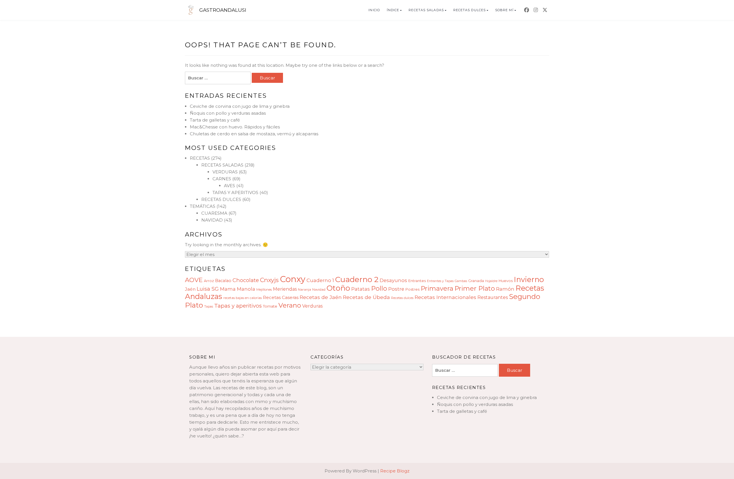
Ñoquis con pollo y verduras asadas (228, 113)
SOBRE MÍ (504, 10)
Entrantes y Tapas (440, 281)
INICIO (374, 10)
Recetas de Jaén (321, 297)
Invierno (529, 279)
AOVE (194, 280)
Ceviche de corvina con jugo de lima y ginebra (240, 106)
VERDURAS (225, 172)
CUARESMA (214, 213)
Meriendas (285, 289)
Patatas (360, 289)
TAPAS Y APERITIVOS (235, 192)
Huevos (506, 281)
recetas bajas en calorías (242, 298)
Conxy (292, 279)
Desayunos (393, 280)
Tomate (270, 306)
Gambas (461, 281)
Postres (412, 289)
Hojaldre (491, 281)
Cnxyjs (269, 280)
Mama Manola (237, 289)
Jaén (190, 289)
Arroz (209, 281)
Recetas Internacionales (445, 297)
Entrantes (417, 281)
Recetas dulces (402, 298)
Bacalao (223, 280)
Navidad (318, 290)
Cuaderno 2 (356, 279)
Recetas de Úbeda (366, 297)
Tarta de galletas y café (215, 120)
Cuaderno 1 (320, 280)
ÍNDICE (393, 10)
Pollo (379, 288)
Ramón (505, 289)
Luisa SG (208, 289)
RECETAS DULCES (469, 10)
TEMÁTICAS (202, 206)
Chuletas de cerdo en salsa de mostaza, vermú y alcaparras (254, 133)
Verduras (312, 306)
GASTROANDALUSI (222, 10)
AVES (229, 185)
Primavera (437, 288)
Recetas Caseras (280, 297)
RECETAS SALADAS (426, 10)
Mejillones (264, 290)
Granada (476, 281)
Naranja (304, 290)
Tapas (208, 306)
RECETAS (200, 158)
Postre (396, 289)
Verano (289, 305)
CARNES (221, 178)
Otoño (338, 288)
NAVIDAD (212, 220)
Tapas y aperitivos (238, 305)
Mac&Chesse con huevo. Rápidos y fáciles (235, 127)
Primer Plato (474, 288)
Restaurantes (492, 297)
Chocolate (246, 280)
